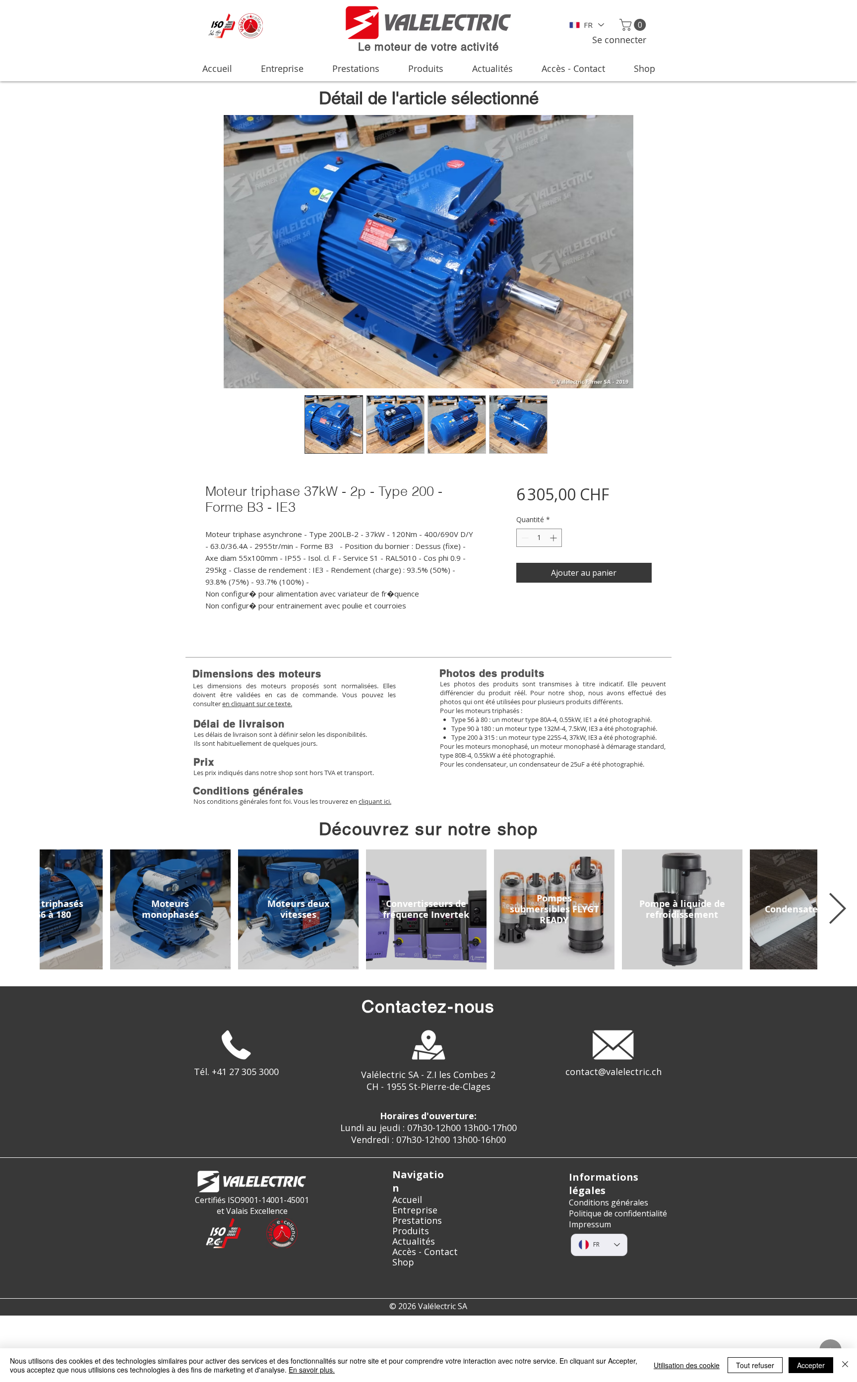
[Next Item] (837, 909)
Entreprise (414, 1210)
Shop (403, 1262)
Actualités (413, 1241)
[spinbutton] (539, 537)
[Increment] (554, 537)
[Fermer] (845, 1365)
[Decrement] (524, 537)
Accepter (811, 1365)
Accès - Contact (425, 1252)
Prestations (417, 1220)
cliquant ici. (375, 801)
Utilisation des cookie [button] (687, 1365)
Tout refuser (755, 1365)
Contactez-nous (428, 1006)
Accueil (407, 1200)
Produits (410, 1231)
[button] (634, 25)
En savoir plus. (312, 1370)
